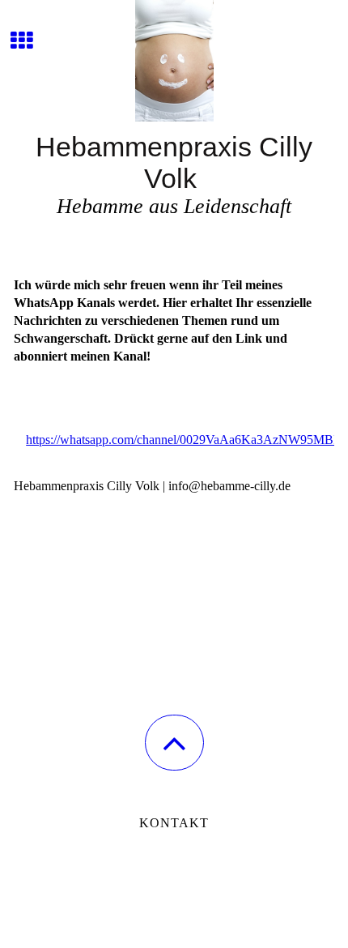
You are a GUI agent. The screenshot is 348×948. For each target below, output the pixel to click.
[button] (174, 743)
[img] (174, 61)
